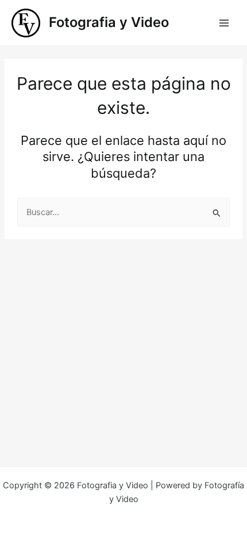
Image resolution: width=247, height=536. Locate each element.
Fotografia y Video (109, 22)
